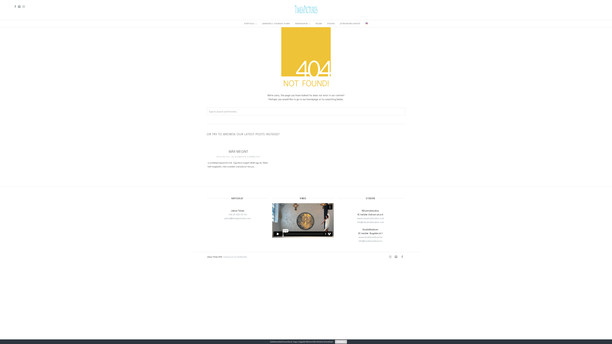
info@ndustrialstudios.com (370, 222)
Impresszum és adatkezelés (235, 256)
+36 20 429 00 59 (237, 214)
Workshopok (301, 23)
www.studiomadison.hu (370, 237)
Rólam (319, 23)
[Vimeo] (19, 6)
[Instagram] (23, 6)
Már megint (238, 151)
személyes (253, 156)
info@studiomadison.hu (370, 240)
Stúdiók (331, 23)
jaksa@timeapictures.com (237, 218)
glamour (240, 156)
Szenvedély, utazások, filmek (276, 23)
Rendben (341, 342)
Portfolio (249, 23)
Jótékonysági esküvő (350, 23)
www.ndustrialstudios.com (370, 218)
